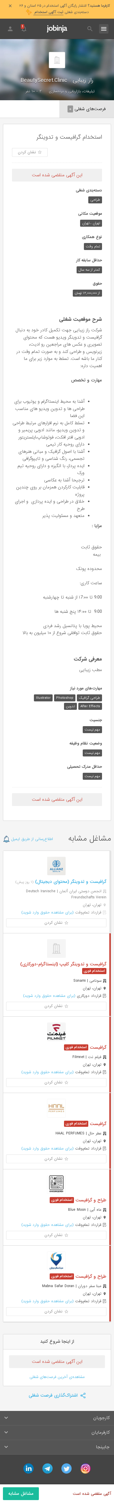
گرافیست (97, 1047)
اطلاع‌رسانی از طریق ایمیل (31, 839)
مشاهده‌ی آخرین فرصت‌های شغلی (57, 1377)
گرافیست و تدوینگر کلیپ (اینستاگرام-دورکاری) (63, 964)
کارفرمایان (100, 1432)
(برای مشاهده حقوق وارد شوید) (47, 912)
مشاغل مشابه (21, 1493)
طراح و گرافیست (90, 1200)
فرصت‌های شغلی (87, 108)
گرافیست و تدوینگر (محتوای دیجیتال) (70, 881)
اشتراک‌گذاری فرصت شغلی (54, 1395)
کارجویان (101, 1417)
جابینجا (103, 1447)
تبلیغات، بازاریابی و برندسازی (72, 91)
